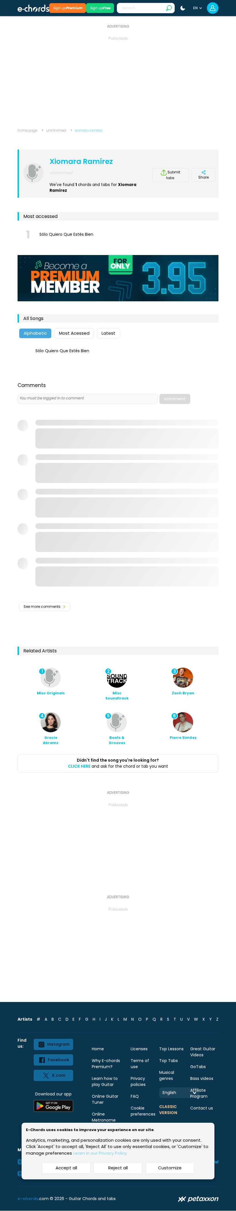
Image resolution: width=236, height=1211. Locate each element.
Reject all (118, 1168)
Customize (170, 1168)
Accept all (66, 1168)
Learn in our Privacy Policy (100, 1153)
